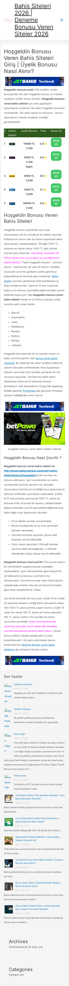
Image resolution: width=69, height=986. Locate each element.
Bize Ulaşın (20, 734)
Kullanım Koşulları (23, 684)
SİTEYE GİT (56, 142)
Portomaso (29, 390)
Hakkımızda (20, 775)
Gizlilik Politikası (22, 709)
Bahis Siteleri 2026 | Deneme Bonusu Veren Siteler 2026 (34, 19)
